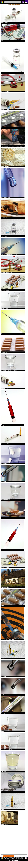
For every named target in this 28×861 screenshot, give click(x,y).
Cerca (23, 2)
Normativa (18, 859)
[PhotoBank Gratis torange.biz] (2, 2)
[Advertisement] (14, 840)
